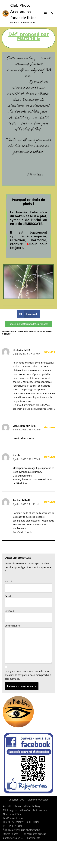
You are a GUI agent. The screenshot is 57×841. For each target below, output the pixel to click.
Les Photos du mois (13, 818)
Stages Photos (10, 833)
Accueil (7, 806)
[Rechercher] (52, 13)
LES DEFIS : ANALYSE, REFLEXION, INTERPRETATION (21, 823)
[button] (28, 314)
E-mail (9, 596)
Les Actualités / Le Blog (27, 806)
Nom (8, 581)
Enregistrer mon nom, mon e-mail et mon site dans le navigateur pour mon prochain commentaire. (28, 674)
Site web (9, 610)
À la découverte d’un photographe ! (22, 829)
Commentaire (13, 625)
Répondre (49, 351)
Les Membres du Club (34, 833)
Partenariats (33, 837)
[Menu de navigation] (45, 13)
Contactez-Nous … (13, 837)
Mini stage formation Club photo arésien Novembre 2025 (25, 812)
